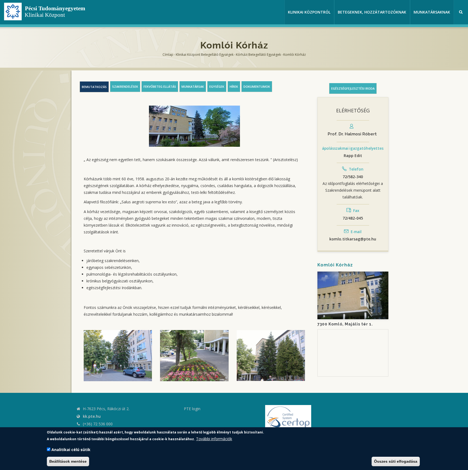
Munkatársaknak (432, 12)
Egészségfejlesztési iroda (353, 88)
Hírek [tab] (234, 86)
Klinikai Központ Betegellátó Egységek (204, 54)
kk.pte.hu (92, 416)
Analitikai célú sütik (70, 449)
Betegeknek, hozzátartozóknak (372, 12)
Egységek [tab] (216, 86)
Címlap (167, 54)
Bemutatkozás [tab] (94, 87)
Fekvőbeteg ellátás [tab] (160, 86)
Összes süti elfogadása (395, 461)
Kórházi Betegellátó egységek (258, 54)
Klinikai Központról (309, 12)
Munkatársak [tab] (192, 86)
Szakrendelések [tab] (125, 86)
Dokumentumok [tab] (256, 86)
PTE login (192, 408)
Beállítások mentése (68, 461)
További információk (214, 438)
